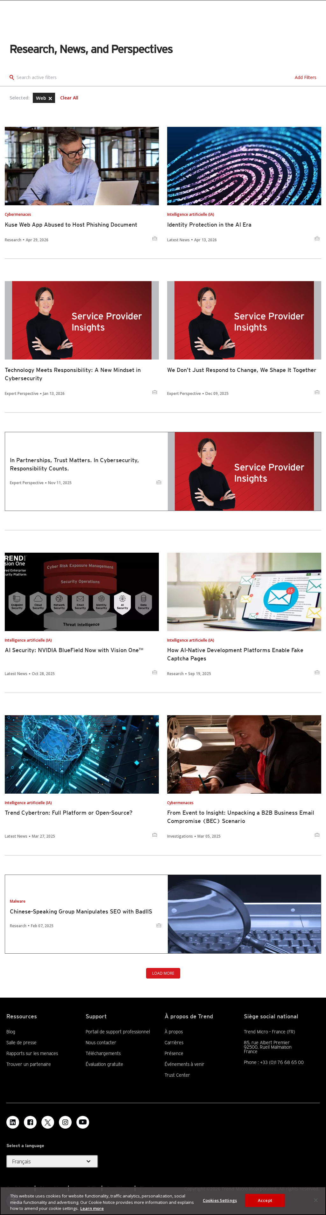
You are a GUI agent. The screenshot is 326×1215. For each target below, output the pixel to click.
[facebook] (30, 1122)
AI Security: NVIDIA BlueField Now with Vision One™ (74, 650)
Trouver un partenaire (28, 1064)
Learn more (92, 1208)
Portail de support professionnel (118, 1031)
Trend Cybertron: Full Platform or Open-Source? (68, 812)
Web (41, 98)
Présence (174, 1053)
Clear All (69, 97)
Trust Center (177, 1075)
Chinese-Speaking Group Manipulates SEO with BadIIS (81, 911)
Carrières (174, 1042)
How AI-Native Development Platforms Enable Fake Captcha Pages (235, 654)
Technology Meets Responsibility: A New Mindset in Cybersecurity (73, 374)
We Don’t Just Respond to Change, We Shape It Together (241, 370)
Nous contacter (101, 1042)
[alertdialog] (163, 1201)
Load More (163, 973)
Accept (265, 1200)
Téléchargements (103, 1053)
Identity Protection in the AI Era (209, 224)
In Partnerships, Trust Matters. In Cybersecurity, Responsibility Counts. (74, 464)
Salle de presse (21, 1042)
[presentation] (82, 166)
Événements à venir (184, 1064)
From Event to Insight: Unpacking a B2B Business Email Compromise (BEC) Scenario (240, 816)
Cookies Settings (220, 1200)
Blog (10, 1031)
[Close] (316, 1200)
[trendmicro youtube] (82, 1122)
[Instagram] (65, 1122)
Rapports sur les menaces (32, 1053)
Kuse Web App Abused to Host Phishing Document (71, 224)
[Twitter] (47, 1122)
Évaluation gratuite (104, 1064)
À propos (174, 1031)
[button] (50, 98)
